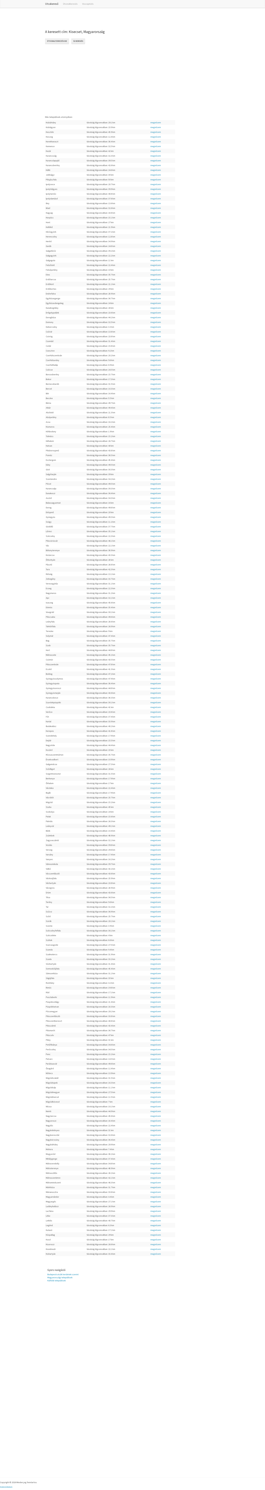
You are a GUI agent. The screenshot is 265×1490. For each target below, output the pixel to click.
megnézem (155, 122)
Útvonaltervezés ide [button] (57, 41)
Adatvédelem (6, 1487)
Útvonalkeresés (70, 3)
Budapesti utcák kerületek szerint (63, 1274)
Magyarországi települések (60, 1277)
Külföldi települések (56, 1280)
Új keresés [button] (78, 41)
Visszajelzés (88, 3)
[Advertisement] (101, 18)
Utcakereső (51, 4)
